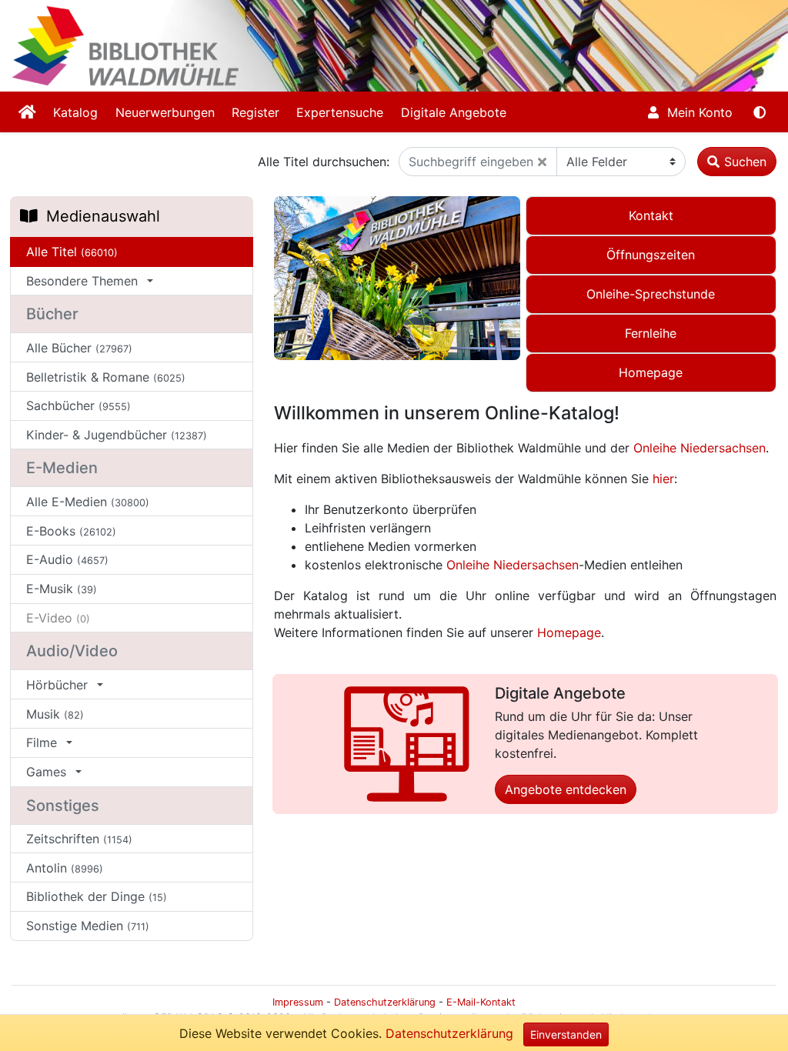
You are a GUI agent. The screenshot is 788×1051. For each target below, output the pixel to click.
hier (663, 478)
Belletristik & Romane (105, 377)
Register (255, 112)
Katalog (75, 112)
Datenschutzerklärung (449, 1033)
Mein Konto (698, 112)
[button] (542, 161)
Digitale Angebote (453, 112)
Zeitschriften (79, 838)
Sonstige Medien (87, 925)
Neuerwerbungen (165, 112)
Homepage (569, 632)
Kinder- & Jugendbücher (116, 434)
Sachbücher (78, 405)
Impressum (297, 1002)
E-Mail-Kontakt (481, 1002)
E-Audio (67, 559)
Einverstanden (566, 1034)
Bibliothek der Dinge (96, 896)
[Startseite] (27, 112)
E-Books (71, 531)
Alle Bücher (79, 347)
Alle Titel (72, 251)
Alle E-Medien (87, 501)
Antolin (64, 868)
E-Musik (61, 588)
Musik (55, 714)
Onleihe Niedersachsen (699, 447)
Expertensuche (339, 112)
